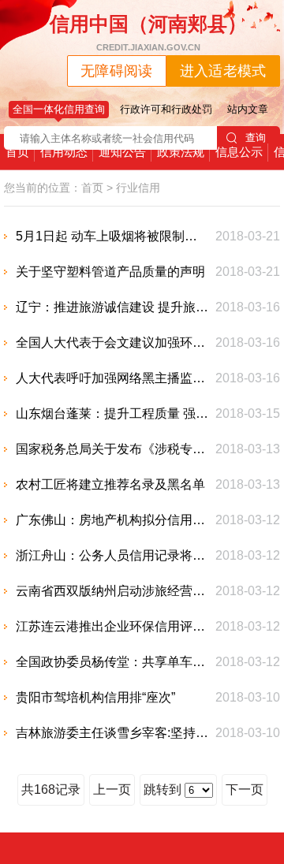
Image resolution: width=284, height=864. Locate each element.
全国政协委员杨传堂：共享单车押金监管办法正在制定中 (112, 661)
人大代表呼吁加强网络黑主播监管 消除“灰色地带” (112, 378)
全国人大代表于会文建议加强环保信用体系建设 (112, 342)
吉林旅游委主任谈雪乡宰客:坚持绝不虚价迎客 (112, 732)
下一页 (244, 789)
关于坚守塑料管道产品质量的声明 (110, 271)
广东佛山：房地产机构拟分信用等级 (112, 520)
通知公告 (122, 151)
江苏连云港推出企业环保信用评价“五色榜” (112, 626)
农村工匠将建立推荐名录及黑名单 (110, 484)
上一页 (112, 789)
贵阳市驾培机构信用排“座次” (95, 697)
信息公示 (239, 151)
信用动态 (64, 151)
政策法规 (180, 151)
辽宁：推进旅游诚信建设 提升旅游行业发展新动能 (112, 307)
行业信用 (138, 187)
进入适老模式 (223, 71)
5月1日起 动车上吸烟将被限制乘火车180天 (112, 236)
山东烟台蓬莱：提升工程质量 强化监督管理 (112, 413)
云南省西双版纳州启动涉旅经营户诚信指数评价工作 (112, 591)
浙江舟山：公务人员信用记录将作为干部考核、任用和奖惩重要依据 (112, 555)
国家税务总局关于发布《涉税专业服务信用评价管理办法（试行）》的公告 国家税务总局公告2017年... (112, 449)
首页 (17, 151)
